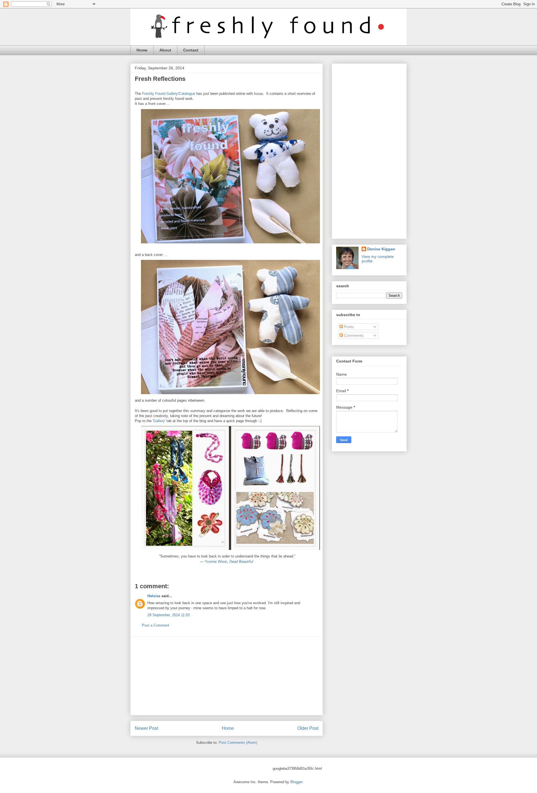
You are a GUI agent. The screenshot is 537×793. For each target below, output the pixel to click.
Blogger (296, 782)
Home (141, 50)
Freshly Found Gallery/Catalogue (168, 93)
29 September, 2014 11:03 (168, 615)
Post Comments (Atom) (238, 742)
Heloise (153, 596)
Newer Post (146, 728)
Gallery (159, 421)
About (165, 50)
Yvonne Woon (216, 561)
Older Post (307, 728)
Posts (348, 326)
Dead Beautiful (241, 561)
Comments (353, 335)
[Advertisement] (226, 676)
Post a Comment (155, 625)
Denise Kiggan (381, 249)
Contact (190, 50)
